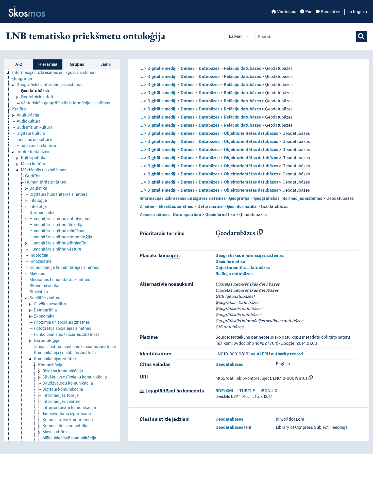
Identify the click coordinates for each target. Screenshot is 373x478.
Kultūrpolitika (33, 157)
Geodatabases (229, 364)
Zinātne (147, 206)
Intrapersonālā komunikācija (69, 407)
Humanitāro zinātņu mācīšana (57, 230)
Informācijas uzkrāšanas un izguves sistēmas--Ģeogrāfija (194, 198)
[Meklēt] (361, 36)
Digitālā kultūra (30, 133)
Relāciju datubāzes (242, 68)
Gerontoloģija (46, 340)
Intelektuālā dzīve (33, 151)
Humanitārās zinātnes (45, 182)
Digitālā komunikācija (62, 389)
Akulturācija (27, 115)
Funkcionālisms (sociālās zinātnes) (66, 334)
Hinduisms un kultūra (36, 145)
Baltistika (38, 188)
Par (308, 11)
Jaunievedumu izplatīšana (66, 413)
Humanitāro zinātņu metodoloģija (60, 237)
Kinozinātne (40, 261)
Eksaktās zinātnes (176, 206)
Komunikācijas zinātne (55, 358)
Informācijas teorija (60, 395)
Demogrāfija (45, 310)
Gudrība (33, 176)
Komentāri (330, 11)
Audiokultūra (28, 121)
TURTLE (247, 390)
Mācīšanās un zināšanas (43, 170)
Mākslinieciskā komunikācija (69, 438)
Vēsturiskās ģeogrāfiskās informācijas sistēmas (65, 103)
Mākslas (37, 273)
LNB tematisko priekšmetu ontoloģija (85, 35)
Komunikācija (50, 364)
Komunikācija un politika (65, 425)
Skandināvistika (44, 285)
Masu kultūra (33, 163)
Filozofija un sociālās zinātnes (62, 322)
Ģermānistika (42, 212)
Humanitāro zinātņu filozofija (56, 224)
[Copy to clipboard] (260, 232)
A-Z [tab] (19, 64)
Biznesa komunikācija (62, 371)
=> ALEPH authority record (277, 354)
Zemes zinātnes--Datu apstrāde (170, 214)
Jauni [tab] (106, 64)
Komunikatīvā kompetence (67, 419)
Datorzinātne (210, 206)
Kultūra (19, 109)
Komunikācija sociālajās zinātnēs (65, 352)
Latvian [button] (236, 36)
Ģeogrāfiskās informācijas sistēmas (49, 84)
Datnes (187, 68)
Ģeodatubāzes (35, 90)
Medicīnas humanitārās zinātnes (59, 279)
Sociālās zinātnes (45, 297)
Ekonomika (44, 316)
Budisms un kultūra (34, 127)
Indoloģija (38, 255)
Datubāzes (209, 68)
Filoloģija (38, 200)
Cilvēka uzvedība (50, 304)
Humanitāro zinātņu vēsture (55, 249)
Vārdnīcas (286, 11)
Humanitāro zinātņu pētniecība (58, 243)
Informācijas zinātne (61, 401)
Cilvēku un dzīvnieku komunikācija (74, 377)
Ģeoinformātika (242, 206)
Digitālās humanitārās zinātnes (58, 194)
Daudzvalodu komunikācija (67, 383)
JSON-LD (269, 390)
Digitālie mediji (161, 68)
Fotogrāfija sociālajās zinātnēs (62, 328)
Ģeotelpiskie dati (37, 96)
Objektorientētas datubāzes (251, 133)
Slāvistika (38, 291)
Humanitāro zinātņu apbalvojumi (59, 218)
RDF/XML (224, 390)
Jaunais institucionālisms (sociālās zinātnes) (75, 346)
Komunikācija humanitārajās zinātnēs (64, 267)
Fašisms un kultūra (34, 139)
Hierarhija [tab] (47, 64)
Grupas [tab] (77, 64)
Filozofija (38, 206)
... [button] (141, 68)
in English (358, 11)
